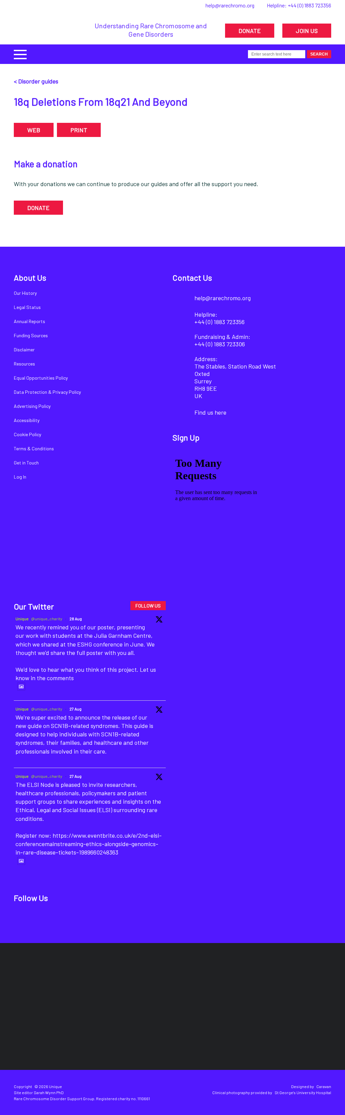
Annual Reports (29, 321)
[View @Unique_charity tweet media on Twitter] (21, 687)
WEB (33, 130)
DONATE (250, 30)
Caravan (323, 1086)
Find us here (210, 412)
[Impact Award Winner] (192, 981)
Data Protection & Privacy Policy (47, 392)
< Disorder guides (36, 81)
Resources (24, 364)
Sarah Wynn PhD (49, 1092)
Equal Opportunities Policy (41, 378)
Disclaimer (24, 349)
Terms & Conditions (34, 448)
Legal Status (27, 307)
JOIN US (307, 30)
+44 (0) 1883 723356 (309, 5)
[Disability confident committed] (304, 981)
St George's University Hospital (303, 1092)
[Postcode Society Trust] (75, 981)
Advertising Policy (32, 406)
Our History (25, 293)
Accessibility (26, 420)
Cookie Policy (27, 434)
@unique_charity (46, 618)
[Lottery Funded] (36, 981)
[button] (20, 53)
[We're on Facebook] (23, 919)
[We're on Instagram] (69, 919)
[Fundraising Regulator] (129, 981)
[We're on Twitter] (46, 919)
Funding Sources (31, 335)
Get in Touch (26, 462)
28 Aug (75, 618)
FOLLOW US (148, 605)
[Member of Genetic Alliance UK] (245, 981)
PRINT (78, 130)
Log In (20, 477)
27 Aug (75, 708)
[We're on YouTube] (92, 919)
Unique (22, 618)
